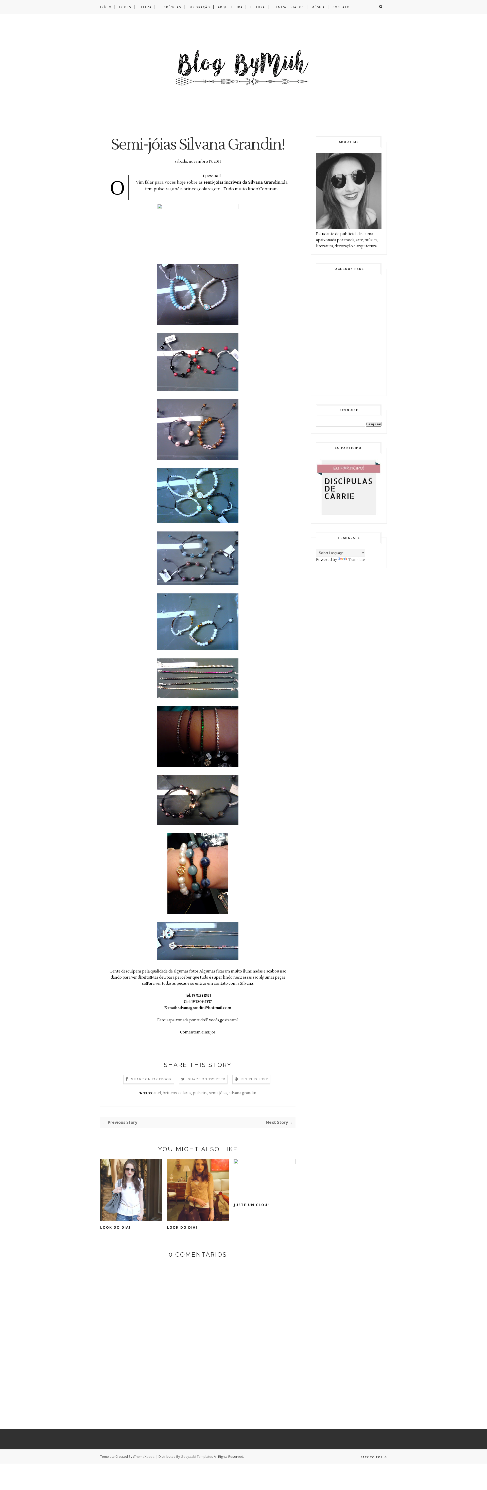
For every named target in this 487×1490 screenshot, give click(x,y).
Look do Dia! (115, 1227)
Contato (341, 7)
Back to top (372, 1457)
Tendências (170, 7)
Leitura (257, 7)
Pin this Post (254, 1079)
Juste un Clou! (251, 1204)
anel (157, 1093)
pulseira (200, 1093)
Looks (125, 7)
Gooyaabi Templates (197, 1456)
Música (318, 7)
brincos (170, 1093)
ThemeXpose (144, 1456)
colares (184, 1093)
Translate (356, 559)
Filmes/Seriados (288, 7)
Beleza (145, 7)
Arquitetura (230, 7)
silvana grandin (242, 1093)
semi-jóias (218, 1093)
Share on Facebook (151, 1079)
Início (106, 7)
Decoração (199, 7)
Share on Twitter (206, 1079)
